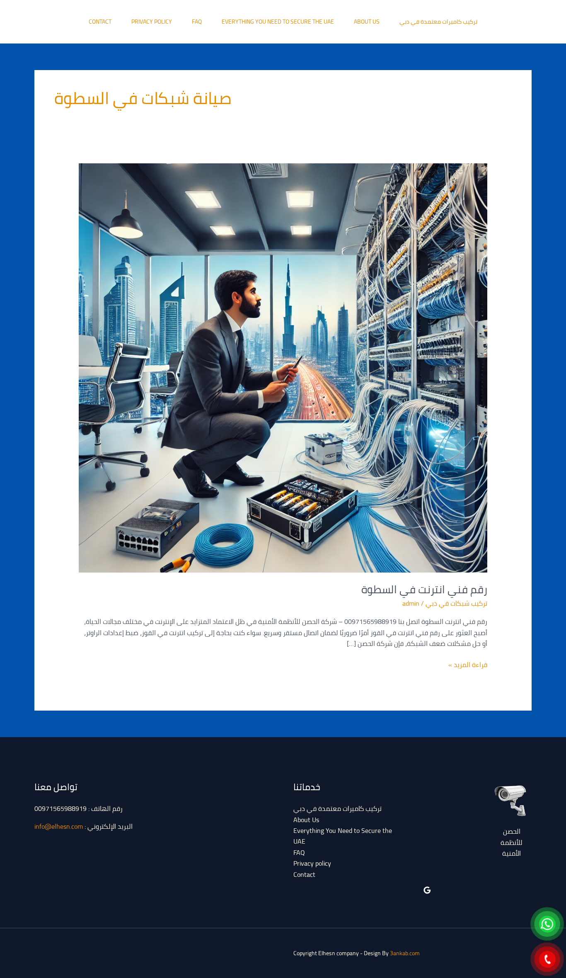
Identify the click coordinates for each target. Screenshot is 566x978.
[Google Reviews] (427, 890)
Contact (100, 21)
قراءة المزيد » (467, 664)
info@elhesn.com (58, 826)
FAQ (197, 21)
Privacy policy (151, 21)
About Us (367, 21)
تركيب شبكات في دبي (456, 603)
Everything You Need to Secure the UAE (278, 21)
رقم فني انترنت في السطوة (424, 589)
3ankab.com (405, 953)
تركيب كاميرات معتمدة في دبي (438, 21)
